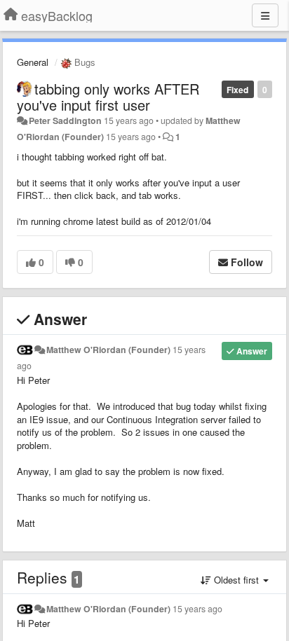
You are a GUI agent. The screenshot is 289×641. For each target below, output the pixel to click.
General (32, 62)
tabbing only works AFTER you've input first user (108, 96)
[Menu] (265, 15)
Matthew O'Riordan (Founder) (108, 349)
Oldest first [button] (236, 579)
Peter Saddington (65, 120)
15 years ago (197, 608)
